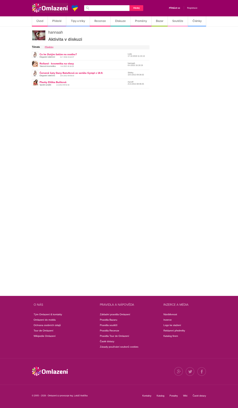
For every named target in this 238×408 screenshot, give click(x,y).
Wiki (185, 395)
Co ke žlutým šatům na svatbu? (58, 54)
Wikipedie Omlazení (45, 336)
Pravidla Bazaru (108, 319)
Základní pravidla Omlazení (115, 314)
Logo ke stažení (172, 325)
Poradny (174, 395)
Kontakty (146, 395)
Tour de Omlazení (43, 330)
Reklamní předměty (174, 330)
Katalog (160, 395)
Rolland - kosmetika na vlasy (57, 63)
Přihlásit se (174, 8)
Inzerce (167, 319)
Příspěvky (49, 47)
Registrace (192, 8)
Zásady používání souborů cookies (119, 346)
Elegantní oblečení (47, 57)
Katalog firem (170, 336)
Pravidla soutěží (108, 325)
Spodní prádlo (45, 85)
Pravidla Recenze (109, 330)
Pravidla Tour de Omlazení (114, 336)
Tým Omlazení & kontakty (48, 314)
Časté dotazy (107, 341)
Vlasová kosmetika (48, 66)
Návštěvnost (170, 314)
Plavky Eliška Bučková (53, 82)
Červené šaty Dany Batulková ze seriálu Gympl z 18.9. (71, 73)
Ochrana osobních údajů (47, 325)
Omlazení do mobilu (45, 319)
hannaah (55, 32)
